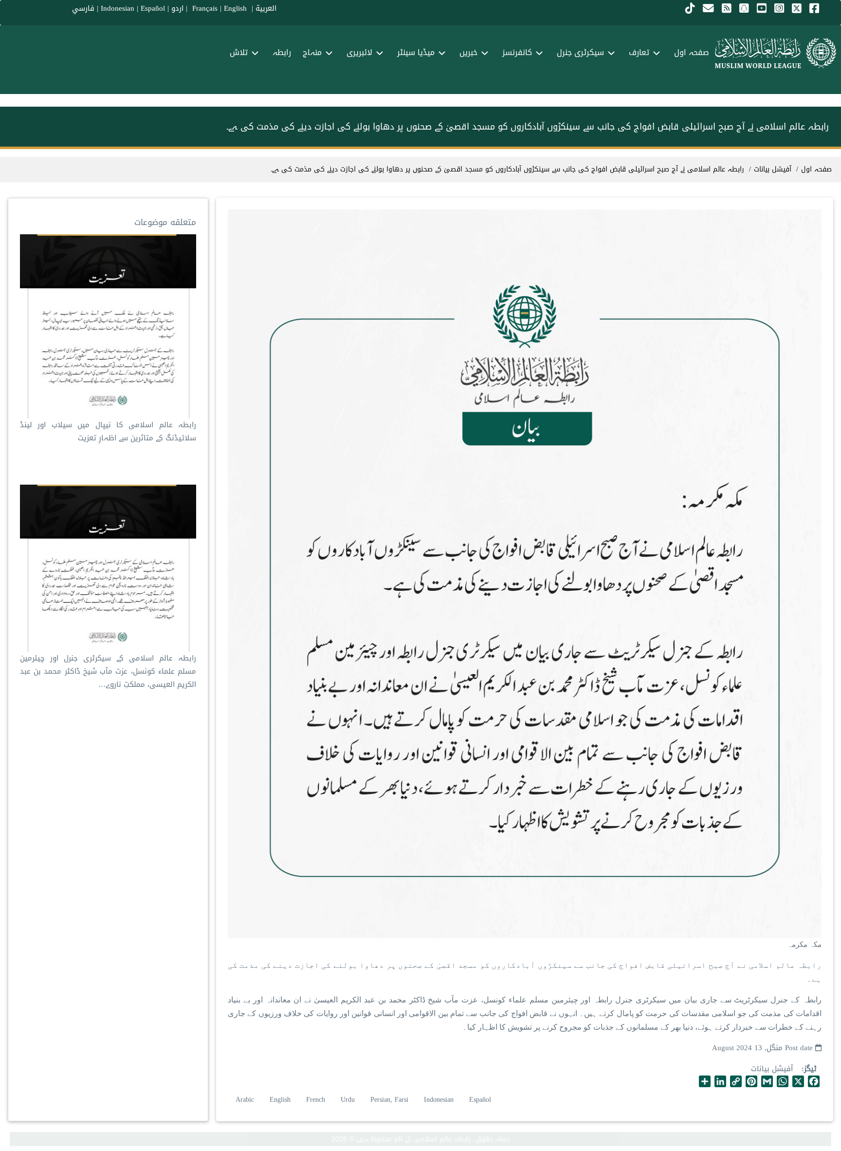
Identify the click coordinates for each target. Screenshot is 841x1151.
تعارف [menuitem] (639, 52)
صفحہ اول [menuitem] (691, 52)
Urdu (348, 1100)
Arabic (245, 1100)
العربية (266, 8)
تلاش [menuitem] (239, 52)
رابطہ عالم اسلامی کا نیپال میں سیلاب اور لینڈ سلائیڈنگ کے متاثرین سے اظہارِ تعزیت (108, 431)
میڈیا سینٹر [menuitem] (416, 52)
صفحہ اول (816, 169)
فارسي (83, 8)
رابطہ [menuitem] (282, 52)
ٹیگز (810, 1069)
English (280, 1100)
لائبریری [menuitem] (359, 52)
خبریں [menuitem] (468, 52)
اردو (177, 8)
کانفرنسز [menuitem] (517, 52)
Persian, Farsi (389, 1100)
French (315, 1100)
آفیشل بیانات (772, 1069)
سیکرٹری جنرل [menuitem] (580, 52)
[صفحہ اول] (775, 53)
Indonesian (117, 8)
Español (153, 8)
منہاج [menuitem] (312, 52)
